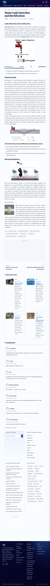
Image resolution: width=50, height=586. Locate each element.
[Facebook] (3, 564)
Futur (28, 443)
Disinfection (39, 5)
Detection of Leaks (12, 231)
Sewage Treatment (7, 5)
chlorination (30, 466)
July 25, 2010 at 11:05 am (11, 398)
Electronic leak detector (35, 231)
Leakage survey (23, 233)
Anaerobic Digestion (10, 481)
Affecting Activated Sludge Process (14, 497)
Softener (46, 5)
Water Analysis (31, 5)
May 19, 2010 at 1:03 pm (11, 387)
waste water (36, 483)
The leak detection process (10, 236)
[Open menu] (46, 2)
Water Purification (31, 493)
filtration (37, 471)
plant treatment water (38, 473)
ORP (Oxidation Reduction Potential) (14, 511)
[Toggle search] (43, 2)
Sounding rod (31, 233)
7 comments (30, 18)
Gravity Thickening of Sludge (12, 466)
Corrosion (29, 435)
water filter (37, 488)
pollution (29, 476)
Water (25, 5)
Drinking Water (31, 471)
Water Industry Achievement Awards (14, 495)
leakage (18, 33)
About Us (39, 546)
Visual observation (22, 236)
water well (40, 501)
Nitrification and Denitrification (13, 486)
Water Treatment (17, 5)
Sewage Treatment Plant (11, 506)
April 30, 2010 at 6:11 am (11, 363)
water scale (39, 493)
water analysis (31, 488)
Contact (39, 549)
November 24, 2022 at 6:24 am (12, 421)
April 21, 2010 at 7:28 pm (11, 350)
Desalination (30, 438)
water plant (37, 491)
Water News (30, 455)
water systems (38, 496)
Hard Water (30, 473)
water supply (30, 496)
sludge (40, 481)
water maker (30, 491)
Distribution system (18, 66)
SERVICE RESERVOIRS (39, 284)
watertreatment (40, 498)
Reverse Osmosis (31, 478)
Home (6, 9)
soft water (30, 483)
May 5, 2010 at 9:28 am (10, 374)
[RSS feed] (7, 564)
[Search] (22, 436)
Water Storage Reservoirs (19, 284)
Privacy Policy (41, 551)
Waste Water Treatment (33, 486)
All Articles (40, 553)
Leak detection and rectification (11, 233)
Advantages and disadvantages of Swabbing (40, 319)
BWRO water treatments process (13, 500)
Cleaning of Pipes (17, 318)
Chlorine (36, 466)
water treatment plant (32, 501)
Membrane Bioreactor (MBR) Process (14, 492)
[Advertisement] (25, 251)
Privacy (41, 584)
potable (34, 476)
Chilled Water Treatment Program (13, 509)
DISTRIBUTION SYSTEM (23, 231)
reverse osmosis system (33, 481)
